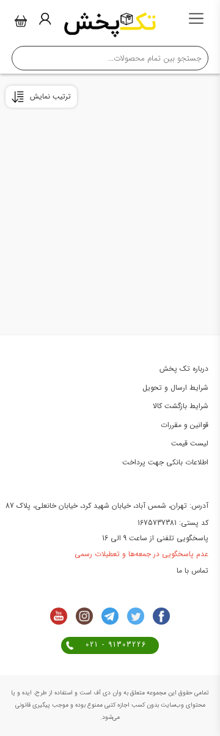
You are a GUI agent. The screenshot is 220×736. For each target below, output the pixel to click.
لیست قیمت (189, 443)
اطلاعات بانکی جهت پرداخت (165, 462)
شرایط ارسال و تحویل (175, 387)
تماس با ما (192, 570)
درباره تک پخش (184, 368)
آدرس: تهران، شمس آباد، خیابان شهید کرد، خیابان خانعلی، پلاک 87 (107, 505)
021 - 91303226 (116, 644)
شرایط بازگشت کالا (180, 406)
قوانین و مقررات (184, 425)
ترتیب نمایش (50, 96)
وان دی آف (107, 692)
